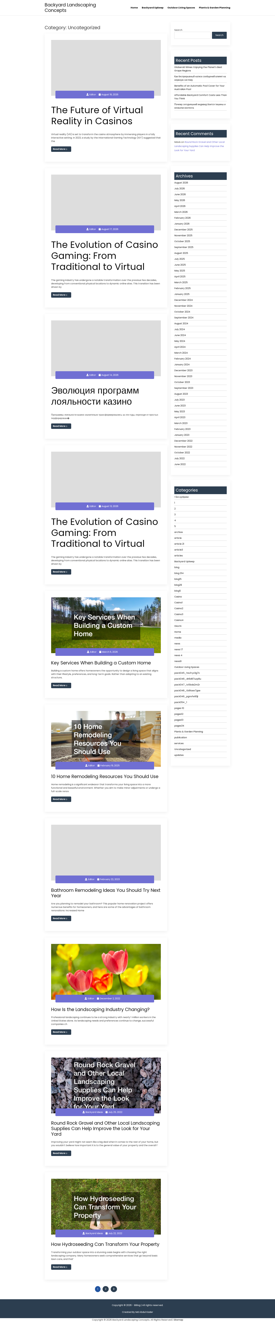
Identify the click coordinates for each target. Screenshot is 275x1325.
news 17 (178, 649)
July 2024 (179, 329)
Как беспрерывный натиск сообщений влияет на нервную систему (200, 78)
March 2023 (180, 423)
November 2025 (183, 235)
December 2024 (183, 300)
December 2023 (183, 370)
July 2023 (179, 399)
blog (176, 567)
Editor (92, 94)
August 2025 (181, 253)
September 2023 (183, 388)
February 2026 (182, 218)
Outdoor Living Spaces (181, 7)
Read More (59, 149)
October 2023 (182, 382)
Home (134, 7)
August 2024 (181, 323)
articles (178, 555)
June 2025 (180, 264)
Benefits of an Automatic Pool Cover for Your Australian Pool (199, 87)
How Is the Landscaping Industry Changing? (100, 1009)
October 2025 (182, 241)
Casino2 (178, 608)
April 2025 (179, 276)
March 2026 (181, 212)
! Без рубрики (181, 497)
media (177, 637)
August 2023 (181, 394)
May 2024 (179, 341)
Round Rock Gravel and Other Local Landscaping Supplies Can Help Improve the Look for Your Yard (105, 1128)
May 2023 (179, 411)
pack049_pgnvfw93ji (186, 696)
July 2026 (179, 188)
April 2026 (179, 206)
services (179, 743)
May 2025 (179, 270)
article (178, 538)
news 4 (178, 655)
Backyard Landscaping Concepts (70, 7)
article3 (178, 549)
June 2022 (180, 464)
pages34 (179, 725)
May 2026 (179, 200)
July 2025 (179, 259)
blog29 (178, 585)
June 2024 (180, 335)
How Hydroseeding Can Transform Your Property (105, 1244)
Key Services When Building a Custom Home (101, 663)
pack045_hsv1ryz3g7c (187, 673)
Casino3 (178, 614)
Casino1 (178, 602)
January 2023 (181, 435)
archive (178, 532)
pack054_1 (180, 702)
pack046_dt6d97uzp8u (187, 678)
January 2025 (181, 294)
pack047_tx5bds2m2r (187, 684)
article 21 (179, 544)
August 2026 (181, 182)
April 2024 (180, 347)
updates (179, 755)
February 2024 (182, 358)
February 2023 (182, 429)
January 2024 (182, 364)
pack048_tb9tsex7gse (187, 690)
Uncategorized (182, 749)
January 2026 (181, 223)
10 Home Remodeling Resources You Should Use (104, 776)
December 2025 (183, 229)
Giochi (177, 626)
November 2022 (183, 446)
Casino (178, 596)
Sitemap (178, 1319)
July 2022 (179, 458)
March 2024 (181, 352)
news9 (177, 661)
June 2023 (180, 405)
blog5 (177, 590)
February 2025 (182, 288)
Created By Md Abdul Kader (137, 1312)
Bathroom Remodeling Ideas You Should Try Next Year (105, 893)
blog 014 (179, 573)
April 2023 (179, 417)
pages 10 (179, 708)
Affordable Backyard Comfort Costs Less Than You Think (200, 96)
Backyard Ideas (94, 1112)
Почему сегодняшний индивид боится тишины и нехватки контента (200, 106)
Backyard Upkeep (152, 7)
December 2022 (183, 440)
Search (178, 30)
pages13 (178, 720)
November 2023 (183, 376)
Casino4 (178, 620)
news (177, 643)
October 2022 (182, 452)
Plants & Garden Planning (214, 7)
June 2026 (180, 194)
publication (180, 737)
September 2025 (183, 247)
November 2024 (183, 306)
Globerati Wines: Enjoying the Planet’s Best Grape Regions (198, 69)
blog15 (177, 579)
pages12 (178, 714)
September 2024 (184, 317)
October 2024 (182, 311)
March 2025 (181, 282)
